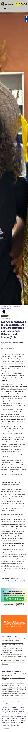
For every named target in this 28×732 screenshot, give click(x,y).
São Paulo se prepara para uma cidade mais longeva (13, 678)
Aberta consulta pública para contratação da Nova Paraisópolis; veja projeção (13, 639)
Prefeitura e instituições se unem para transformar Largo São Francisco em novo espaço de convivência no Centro (13, 683)
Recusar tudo (6, 728)
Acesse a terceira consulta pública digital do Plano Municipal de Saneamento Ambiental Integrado (13, 662)
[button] (20, 611)
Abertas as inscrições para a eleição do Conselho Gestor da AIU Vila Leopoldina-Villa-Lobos (14, 644)
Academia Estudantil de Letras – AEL (13, 581)
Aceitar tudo (15, 725)
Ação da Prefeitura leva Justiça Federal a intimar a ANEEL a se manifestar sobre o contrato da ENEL (12, 650)
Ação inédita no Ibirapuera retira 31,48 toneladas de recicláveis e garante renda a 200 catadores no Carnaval (14, 656)
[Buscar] (5, 9)
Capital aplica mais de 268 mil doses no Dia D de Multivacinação (14, 674)
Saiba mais (20, 722)
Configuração (6, 725)
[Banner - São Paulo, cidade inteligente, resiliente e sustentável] (14, 624)
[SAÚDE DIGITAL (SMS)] (14, 597)
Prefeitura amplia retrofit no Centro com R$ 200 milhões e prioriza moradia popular (14, 694)
